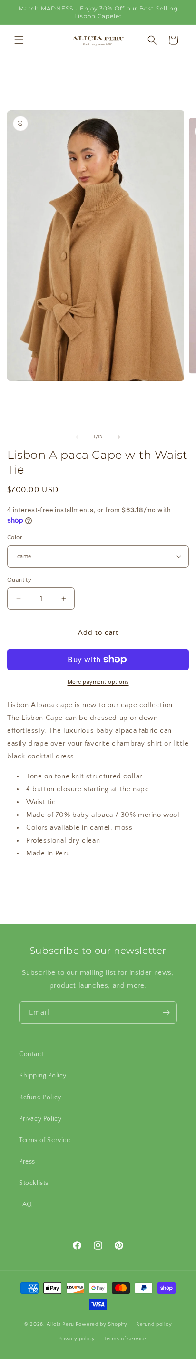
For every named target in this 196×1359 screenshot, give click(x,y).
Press (27, 1161)
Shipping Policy (43, 1075)
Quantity (19, 579)
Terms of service (125, 1338)
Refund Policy (40, 1097)
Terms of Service (44, 1140)
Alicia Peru (60, 1324)
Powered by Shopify (101, 1324)
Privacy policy (76, 1338)
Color (14, 537)
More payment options (98, 682)
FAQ (25, 1204)
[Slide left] (77, 437)
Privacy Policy (40, 1119)
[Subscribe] (166, 1012)
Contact (31, 1054)
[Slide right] (118, 437)
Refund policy (154, 1324)
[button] (19, 39)
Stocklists (34, 1183)
